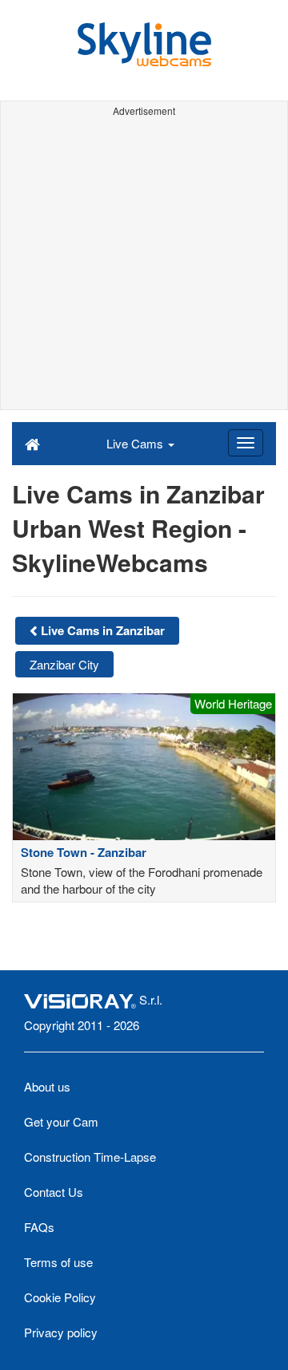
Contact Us (53, 1191)
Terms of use (58, 1262)
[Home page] (32, 443)
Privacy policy (61, 1332)
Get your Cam (61, 1121)
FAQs (39, 1226)
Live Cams (136, 443)
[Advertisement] (144, 265)
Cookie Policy (60, 1297)
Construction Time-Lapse (90, 1156)
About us (47, 1086)
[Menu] (245, 442)
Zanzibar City (64, 664)
